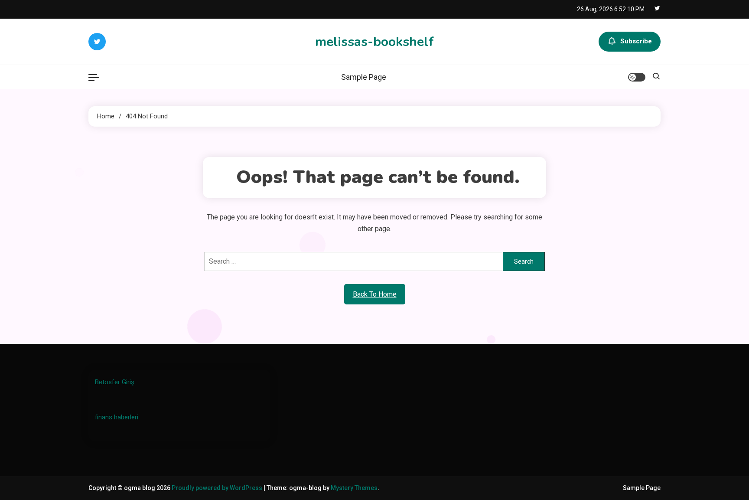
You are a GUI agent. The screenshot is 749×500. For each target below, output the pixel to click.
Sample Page (363, 77)
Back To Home (375, 294)
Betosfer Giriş (114, 382)
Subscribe (636, 41)
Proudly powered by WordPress (218, 487)
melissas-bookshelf (374, 42)
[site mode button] (636, 77)
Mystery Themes (354, 487)
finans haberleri (116, 417)
